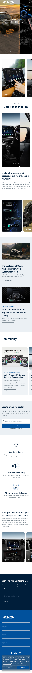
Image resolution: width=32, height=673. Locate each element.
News (11, 263)
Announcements (6, 263)
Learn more (8, 280)
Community (16, 372)
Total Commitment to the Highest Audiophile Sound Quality (14, 312)
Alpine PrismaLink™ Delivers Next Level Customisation (14, 376)
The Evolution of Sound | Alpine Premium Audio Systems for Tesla (13, 269)
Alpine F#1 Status (9, 306)
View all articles (6, 344)
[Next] (29, 371)
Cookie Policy (7, 663)
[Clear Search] (28, 421)
